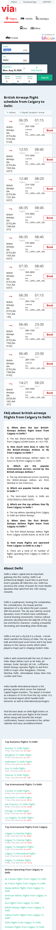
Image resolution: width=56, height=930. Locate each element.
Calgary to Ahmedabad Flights (20, 853)
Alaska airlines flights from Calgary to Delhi (24, 889)
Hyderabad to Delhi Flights (18, 761)
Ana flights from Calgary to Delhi (22, 902)
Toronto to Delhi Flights (17, 790)
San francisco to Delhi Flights (20, 804)
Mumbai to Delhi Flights (17, 748)
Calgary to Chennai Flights (18, 840)
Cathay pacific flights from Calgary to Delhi (24, 916)
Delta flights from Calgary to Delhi (23, 922)
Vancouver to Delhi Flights (18, 797)
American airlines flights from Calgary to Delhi (26, 897)
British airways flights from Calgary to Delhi (24, 909)
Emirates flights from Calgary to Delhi (24, 926)
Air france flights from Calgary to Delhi (25, 883)
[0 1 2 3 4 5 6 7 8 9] (18, 81)
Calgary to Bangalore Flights (19, 846)
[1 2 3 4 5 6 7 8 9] (7, 81)
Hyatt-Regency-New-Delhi (20, 499)
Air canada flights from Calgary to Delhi (25, 878)
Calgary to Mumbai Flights (18, 833)
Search (45, 77)
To (4, 56)
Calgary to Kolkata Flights (18, 860)
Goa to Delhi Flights (15, 768)
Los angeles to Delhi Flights (19, 817)
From (5, 46)
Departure (7, 67)
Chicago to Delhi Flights (17, 810)
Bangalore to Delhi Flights (18, 754)
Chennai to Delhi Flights (17, 775)
